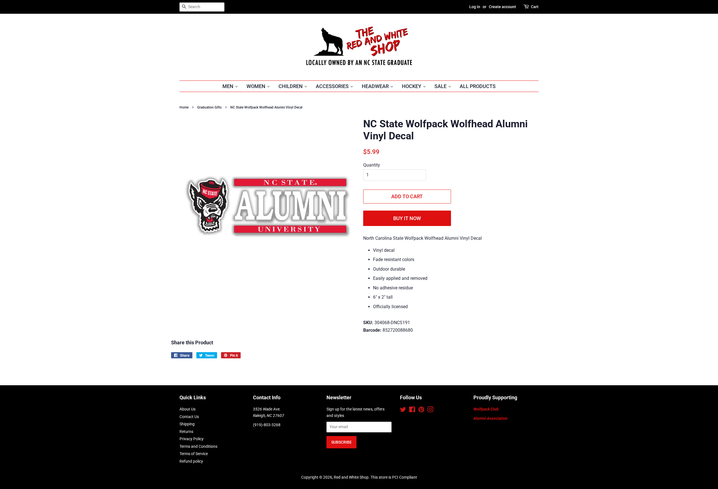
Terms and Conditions (198, 446)
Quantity (371, 165)
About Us (187, 409)
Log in (474, 6)
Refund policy (191, 461)
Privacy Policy (192, 439)
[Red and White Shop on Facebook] (412, 410)
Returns (186, 431)
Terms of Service (194, 453)
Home (184, 107)
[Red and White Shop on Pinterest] (421, 410)
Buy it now (407, 218)
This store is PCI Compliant (393, 477)
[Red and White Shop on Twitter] (403, 410)
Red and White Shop (351, 477)
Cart (534, 6)
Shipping (187, 424)
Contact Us (189, 416)
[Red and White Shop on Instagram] (430, 410)
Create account (502, 6)
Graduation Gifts (209, 107)
